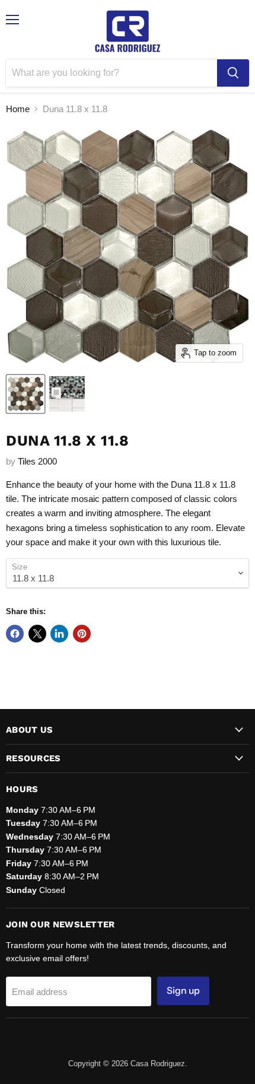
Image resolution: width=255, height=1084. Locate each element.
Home (18, 109)
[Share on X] (37, 634)
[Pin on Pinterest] (82, 634)
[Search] (233, 73)
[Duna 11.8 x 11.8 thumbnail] (25, 394)
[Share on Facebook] (15, 634)
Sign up (183, 990)
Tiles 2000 (37, 461)
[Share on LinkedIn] (59, 634)
